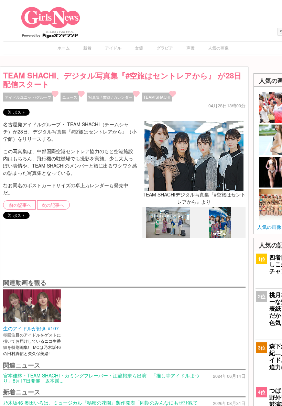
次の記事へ (53, 205)
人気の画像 (218, 48)
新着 (87, 48)
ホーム (63, 48)
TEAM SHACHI (156, 97)
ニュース (69, 97)
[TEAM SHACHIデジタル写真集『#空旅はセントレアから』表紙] (220, 235)
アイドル (113, 48)
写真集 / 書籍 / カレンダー (110, 97)
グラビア (164, 48)
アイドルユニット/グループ (28, 97)
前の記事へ (20, 205)
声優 (190, 48)
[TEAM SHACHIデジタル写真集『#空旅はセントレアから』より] (193, 155)
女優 (139, 48)
